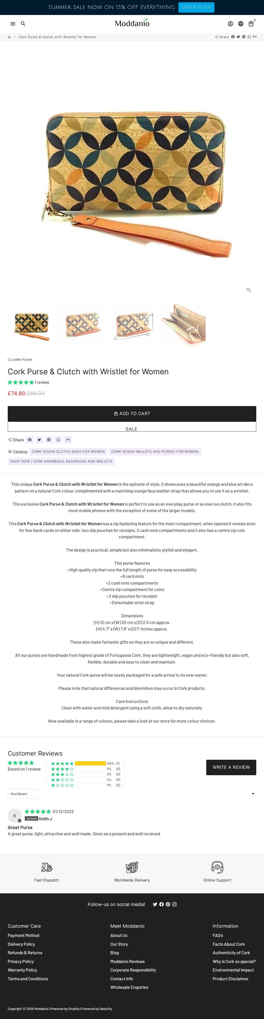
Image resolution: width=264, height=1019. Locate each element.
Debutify (106, 1009)
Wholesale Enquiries (129, 987)
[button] (21, 382)
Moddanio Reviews (127, 961)
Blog (114, 952)
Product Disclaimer (231, 978)
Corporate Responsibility (133, 969)
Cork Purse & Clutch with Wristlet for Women (57, 37)
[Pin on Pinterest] (243, 37)
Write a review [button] (231, 767)
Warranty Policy (22, 969)
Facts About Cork (229, 944)
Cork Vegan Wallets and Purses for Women (155, 451)
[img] (38, 811)
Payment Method (23, 935)
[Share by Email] (254, 37)
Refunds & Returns (25, 952)
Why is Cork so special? (234, 961)
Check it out (196, 7)
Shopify (73, 1009)
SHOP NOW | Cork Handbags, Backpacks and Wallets (61, 461)
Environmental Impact (233, 969)
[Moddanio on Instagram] (174, 904)
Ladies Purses (20, 359)
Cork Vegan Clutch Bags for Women (68, 451)
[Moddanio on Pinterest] (168, 904)
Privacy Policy (21, 961)
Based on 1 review (24, 768)
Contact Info (121, 978)
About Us (118, 935)
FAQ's (218, 935)
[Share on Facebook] (233, 37)
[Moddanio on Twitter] (155, 904)
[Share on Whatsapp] (249, 37)
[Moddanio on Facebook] (161, 904)
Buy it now (132, 427)
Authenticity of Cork (231, 952)
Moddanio (41, 1009)
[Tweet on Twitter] (238, 37)
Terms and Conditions (28, 978)
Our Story (119, 944)
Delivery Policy (21, 944)
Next (249, 173)
